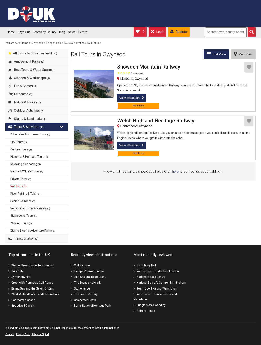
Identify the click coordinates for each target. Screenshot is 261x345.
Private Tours (20, 179)
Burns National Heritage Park (92, 305)
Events (82, 32)
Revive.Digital (41, 334)
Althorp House (146, 310)
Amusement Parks (28, 61)
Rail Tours (93, 42)
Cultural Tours (21, 149)
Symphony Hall (21, 276)
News (71, 32)
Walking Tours (21, 223)
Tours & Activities (74, 42)
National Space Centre (151, 276)
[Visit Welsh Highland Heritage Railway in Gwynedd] (94, 138)
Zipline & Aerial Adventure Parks (32, 230)
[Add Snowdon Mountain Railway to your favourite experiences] (248, 67)
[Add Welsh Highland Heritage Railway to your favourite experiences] (248, 121)
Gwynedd (37, 42)
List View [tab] (218, 54)
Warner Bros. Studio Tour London (32, 265)
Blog (62, 32)
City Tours (18, 142)
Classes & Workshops (31, 78)
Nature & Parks (27, 102)
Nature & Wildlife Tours (26, 171)
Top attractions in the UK (29, 255)
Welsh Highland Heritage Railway (155, 121)
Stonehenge (82, 288)
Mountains (138, 105)
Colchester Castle (85, 300)
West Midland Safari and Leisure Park (35, 294)
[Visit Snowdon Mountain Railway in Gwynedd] (94, 84)
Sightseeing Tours (23, 215)
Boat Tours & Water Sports (34, 70)
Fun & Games (25, 86)
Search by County (44, 32)
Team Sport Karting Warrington (157, 288)
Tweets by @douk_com (208, 249)
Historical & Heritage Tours (29, 156)
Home (11, 32)
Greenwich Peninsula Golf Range (32, 282)
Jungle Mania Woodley (151, 305)
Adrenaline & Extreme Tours (30, 134)
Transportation (25, 238)
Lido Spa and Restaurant (90, 276)
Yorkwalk (17, 271)
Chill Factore (82, 265)
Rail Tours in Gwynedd (98, 54)
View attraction (129, 98)
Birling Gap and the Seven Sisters (32, 288)
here (175, 171)
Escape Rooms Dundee (89, 271)
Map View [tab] (245, 54)
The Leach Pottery (86, 294)
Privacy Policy (24, 334)
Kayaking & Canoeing (25, 164)
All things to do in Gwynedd (35, 53)
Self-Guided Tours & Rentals (30, 208)
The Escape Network (87, 282)
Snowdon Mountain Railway (148, 67)
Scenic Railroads (22, 201)
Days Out (24, 32)
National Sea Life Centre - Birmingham (161, 282)
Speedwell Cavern (23, 305)
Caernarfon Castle (23, 300)
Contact (9, 334)
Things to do (53, 42)
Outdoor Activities (28, 110)
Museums (22, 94)
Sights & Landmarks (29, 119)
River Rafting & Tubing (26, 193)
